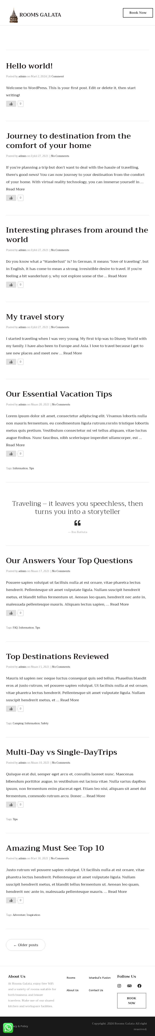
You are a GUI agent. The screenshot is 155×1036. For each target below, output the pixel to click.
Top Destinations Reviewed (57, 656)
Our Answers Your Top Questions (69, 560)
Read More (15, 189)
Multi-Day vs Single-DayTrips (61, 752)
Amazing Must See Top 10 (55, 848)
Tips (31, 468)
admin (22, 76)
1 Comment (56, 76)
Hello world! (29, 65)
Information (20, 468)
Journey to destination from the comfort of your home (68, 140)
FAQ (15, 627)
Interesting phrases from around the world (77, 234)
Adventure (19, 915)
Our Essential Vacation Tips (59, 394)
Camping (18, 723)
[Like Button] (11, 104)
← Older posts (25, 945)
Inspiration (33, 915)
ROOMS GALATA (40, 14)
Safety (44, 723)
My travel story (35, 316)
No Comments (60, 156)
